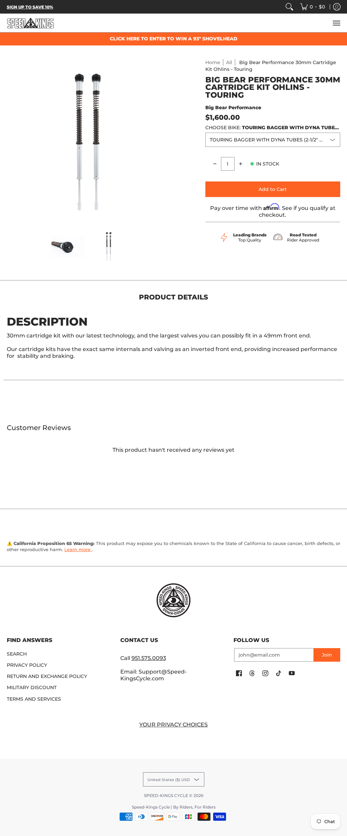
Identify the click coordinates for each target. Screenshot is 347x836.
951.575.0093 (148, 658)
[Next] (165, 140)
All (229, 62)
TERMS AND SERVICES (34, 699)
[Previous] (11, 140)
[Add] (240, 164)
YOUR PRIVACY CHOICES (173, 724)
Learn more (78, 549)
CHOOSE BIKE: (272, 127)
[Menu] (336, 23)
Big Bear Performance (233, 107)
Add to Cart (273, 189)
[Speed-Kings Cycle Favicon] (173, 600)
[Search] (289, 7)
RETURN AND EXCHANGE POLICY (47, 676)
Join (327, 655)
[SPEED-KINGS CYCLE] (30, 23)
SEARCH (17, 654)
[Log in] (337, 7)
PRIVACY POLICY (27, 665)
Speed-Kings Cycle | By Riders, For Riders (174, 807)
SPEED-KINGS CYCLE (166, 795)
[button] (239, 673)
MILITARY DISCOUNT (32, 687)
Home (212, 62)
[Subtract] (214, 164)
